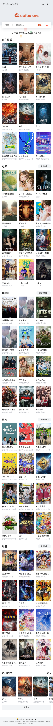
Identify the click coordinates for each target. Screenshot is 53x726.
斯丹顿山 (22, 223)
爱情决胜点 (23, 350)
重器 (4, 67)
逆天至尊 (22, 663)
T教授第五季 (7, 320)
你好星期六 (40, 156)
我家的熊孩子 (7, 447)
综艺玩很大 (7, 536)
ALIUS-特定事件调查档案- (43, 193)
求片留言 (21, 719)
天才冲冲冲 (40, 506)
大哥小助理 (23, 156)
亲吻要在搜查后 (8, 380)
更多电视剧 (43, 293)
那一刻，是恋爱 (25, 193)
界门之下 (6, 603)
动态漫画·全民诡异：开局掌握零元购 (26, 573)
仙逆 (21, 126)
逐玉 (4, 699)
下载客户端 (27, 33)
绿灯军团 (39, 320)
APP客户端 (29, 719)
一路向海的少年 (42, 536)
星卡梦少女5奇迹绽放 (26, 633)
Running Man (8, 477)
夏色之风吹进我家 (43, 223)
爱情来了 (22, 320)
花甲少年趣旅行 (8, 506)
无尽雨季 (39, 409)
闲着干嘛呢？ (24, 506)
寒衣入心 (6, 283)
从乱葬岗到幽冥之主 (9, 663)
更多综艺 (44, 420)
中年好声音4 (41, 477)
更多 (25, 707)
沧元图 (5, 126)
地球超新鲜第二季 (9, 156)
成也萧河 (39, 663)
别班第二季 (23, 409)
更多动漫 (44, 546)
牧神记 (20, 699)
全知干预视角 (24, 447)
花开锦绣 (22, 97)
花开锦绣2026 (25, 67)
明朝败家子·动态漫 (43, 603)
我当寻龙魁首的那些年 (26, 253)
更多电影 (44, 166)
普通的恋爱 (7, 223)
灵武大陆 (22, 603)
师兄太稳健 (40, 97)
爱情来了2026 (8, 350)
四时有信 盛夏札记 (9, 193)
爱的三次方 (40, 380)
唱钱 (21, 536)
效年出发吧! (41, 447)
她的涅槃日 (7, 253)
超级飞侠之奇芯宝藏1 (43, 573)
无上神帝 (6, 573)
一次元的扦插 (41, 350)
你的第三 (22, 380)
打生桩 (38, 283)
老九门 (38, 126)
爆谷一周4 (23, 477)
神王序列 (6, 633)
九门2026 (6, 97)
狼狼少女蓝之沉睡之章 (43, 633)
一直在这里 (23, 283)
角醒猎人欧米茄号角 (9, 409)
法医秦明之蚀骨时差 (43, 253)
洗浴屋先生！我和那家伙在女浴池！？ (43, 67)
